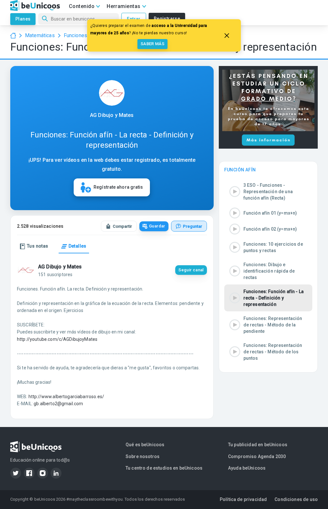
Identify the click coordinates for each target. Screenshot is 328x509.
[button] (268, 191)
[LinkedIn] (56, 473)
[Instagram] (42, 473)
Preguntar (192, 226)
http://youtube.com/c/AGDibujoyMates (57, 339)
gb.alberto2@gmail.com (58, 403)
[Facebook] (29, 473)
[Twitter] (15, 473)
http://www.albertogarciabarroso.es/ (66, 396)
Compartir (122, 226)
